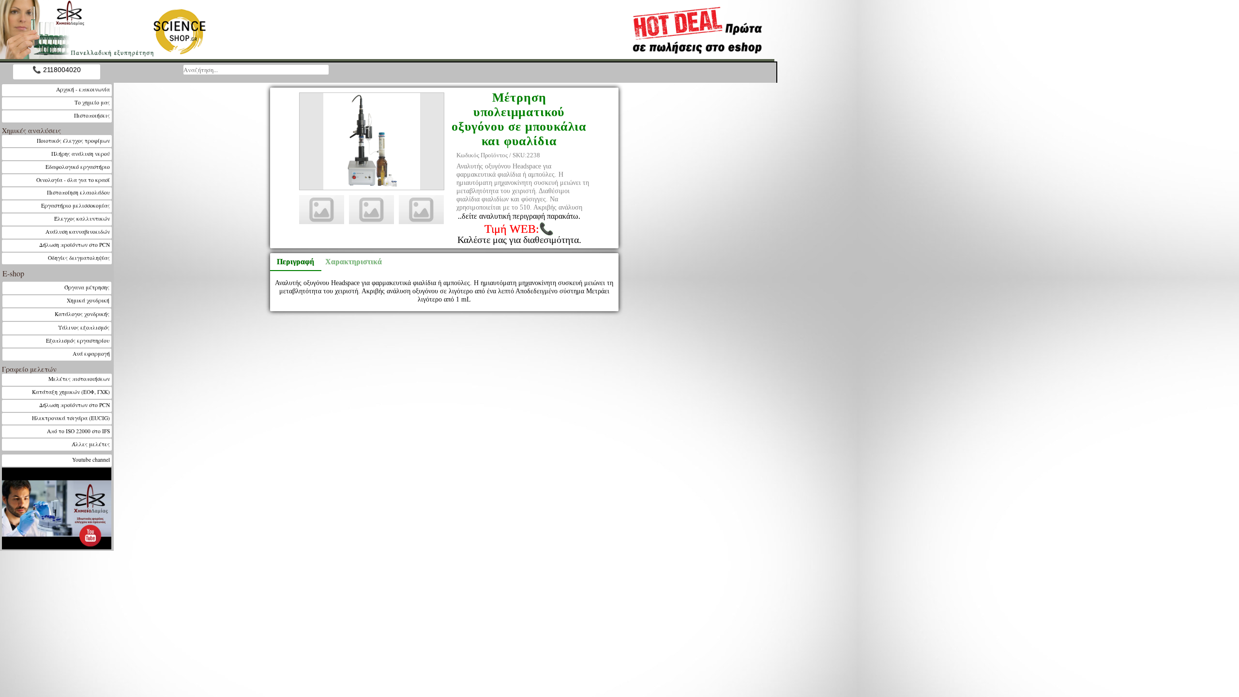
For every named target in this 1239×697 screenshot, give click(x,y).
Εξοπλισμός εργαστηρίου (78, 340)
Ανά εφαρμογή (91, 353)
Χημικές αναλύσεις (31, 130)
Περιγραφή (295, 262)
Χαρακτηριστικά (349, 262)
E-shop (13, 273)
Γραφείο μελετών (29, 369)
